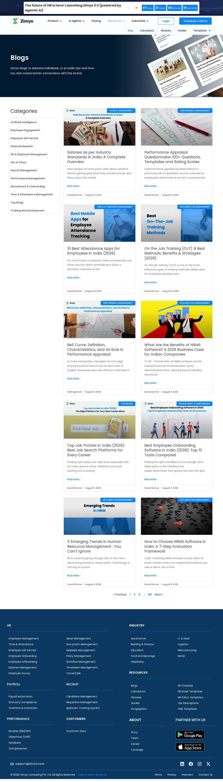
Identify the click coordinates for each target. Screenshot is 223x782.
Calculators (147, 30)
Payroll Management (24, 170)
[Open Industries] (147, 21)
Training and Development (27, 210)
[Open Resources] (123, 21)
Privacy (172, 774)
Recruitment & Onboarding (28, 186)
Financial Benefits (22, 146)
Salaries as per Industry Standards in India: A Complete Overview (96, 157)
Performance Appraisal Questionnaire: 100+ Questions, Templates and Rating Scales (172, 157)
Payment (187, 774)
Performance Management (28, 178)
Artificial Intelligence (24, 122)
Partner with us (191, 719)
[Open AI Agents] (83, 21)
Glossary (166, 30)
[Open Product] (60, 21)
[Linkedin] (182, 764)
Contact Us (205, 774)
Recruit (72, 684)
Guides (182, 30)
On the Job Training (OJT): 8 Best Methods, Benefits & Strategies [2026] (174, 253)
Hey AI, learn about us (93, 774)
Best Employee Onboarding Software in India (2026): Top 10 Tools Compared (173, 450)
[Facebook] (190, 764)
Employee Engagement (25, 130)
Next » (159, 594)
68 (150, 594)
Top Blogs (17, 202)
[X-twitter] (208, 764)
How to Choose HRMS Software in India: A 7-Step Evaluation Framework (175, 546)
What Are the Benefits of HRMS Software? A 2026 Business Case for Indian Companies (174, 349)
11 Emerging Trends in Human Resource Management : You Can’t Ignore (94, 546)
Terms (158, 774)
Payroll (13, 684)
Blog (130, 30)
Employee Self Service (24, 138)
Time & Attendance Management (32, 194)
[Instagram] (199, 764)
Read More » (73, 186)
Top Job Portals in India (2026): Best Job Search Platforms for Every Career (96, 450)
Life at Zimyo (18, 162)
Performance (18, 719)
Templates (200, 30)
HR (9, 625)
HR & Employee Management (29, 154)
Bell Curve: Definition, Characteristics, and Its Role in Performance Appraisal (95, 349)
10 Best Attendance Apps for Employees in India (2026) (93, 251)
